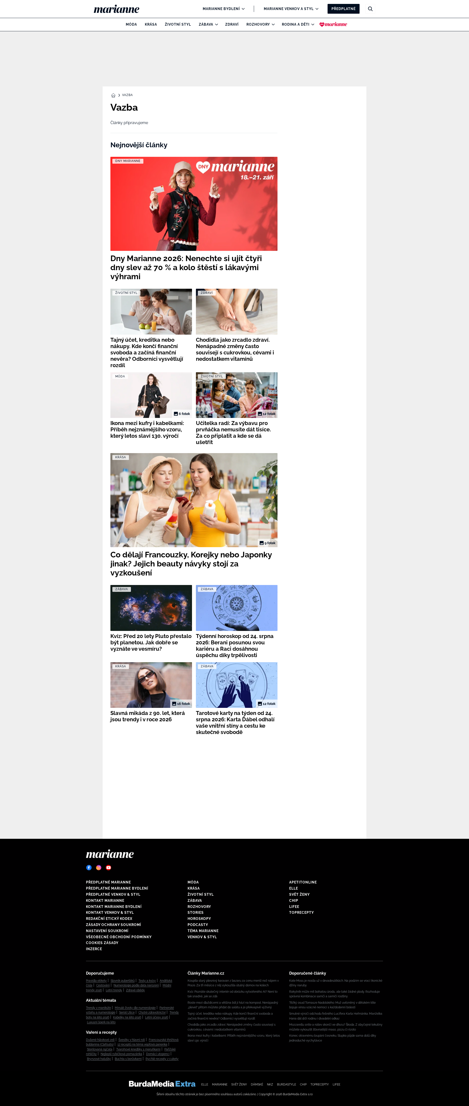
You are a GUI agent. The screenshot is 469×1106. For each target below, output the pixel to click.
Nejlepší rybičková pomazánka (121, 1054)
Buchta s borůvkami (128, 1059)
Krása (151, 24)
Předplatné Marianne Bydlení (117, 888)
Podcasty (198, 925)
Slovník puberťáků (123, 980)
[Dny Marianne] (333, 24)
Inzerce (94, 949)
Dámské (257, 1084)
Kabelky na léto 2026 (127, 1017)
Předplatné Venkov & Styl (113, 894)
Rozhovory (258, 24)
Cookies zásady (102, 943)
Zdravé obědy (135, 990)
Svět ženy (299, 894)
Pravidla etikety (96, 980)
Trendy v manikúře (98, 1008)
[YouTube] (108, 868)
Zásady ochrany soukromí (113, 925)
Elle (293, 888)
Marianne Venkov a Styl (289, 9)
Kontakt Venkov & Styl (110, 913)
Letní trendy (114, 990)
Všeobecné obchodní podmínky (119, 937)
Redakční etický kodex (109, 919)
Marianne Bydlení (221, 9)
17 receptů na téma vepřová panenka (142, 1044)
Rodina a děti (295, 24)
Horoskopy (199, 919)
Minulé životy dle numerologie (135, 1008)
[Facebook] (89, 868)
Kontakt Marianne (105, 901)
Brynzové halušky (99, 1059)
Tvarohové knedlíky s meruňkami (138, 1049)
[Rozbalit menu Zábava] (215, 24)
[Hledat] (370, 9)
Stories (196, 913)
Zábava (206, 24)
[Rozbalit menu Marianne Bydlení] (242, 8)
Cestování (103, 985)
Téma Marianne (203, 931)
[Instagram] (99, 868)
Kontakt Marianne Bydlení (114, 907)
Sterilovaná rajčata (99, 1049)
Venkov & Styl (202, 937)
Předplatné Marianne (108, 882)
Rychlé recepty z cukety (162, 1059)
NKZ (270, 1084)
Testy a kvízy (147, 980)
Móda (131, 24)
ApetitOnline (303, 882)
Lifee (294, 907)
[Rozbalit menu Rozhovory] (272, 24)
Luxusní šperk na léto (101, 1022)
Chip (293, 901)
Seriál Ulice (127, 1012)
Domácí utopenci (158, 1054)
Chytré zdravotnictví (152, 1012)
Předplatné (343, 9)
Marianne (219, 1084)
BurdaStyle (286, 1084)
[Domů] (120, 9)
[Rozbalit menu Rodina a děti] (311, 24)
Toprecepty (301, 913)
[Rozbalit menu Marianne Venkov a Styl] (316, 8)
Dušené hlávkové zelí (100, 1040)
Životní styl (178, 24)
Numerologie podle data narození (136, 985)
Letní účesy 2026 (156, 1017)
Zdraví (232, 24)
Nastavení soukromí (107, 931)
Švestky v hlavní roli (131, 1040)
